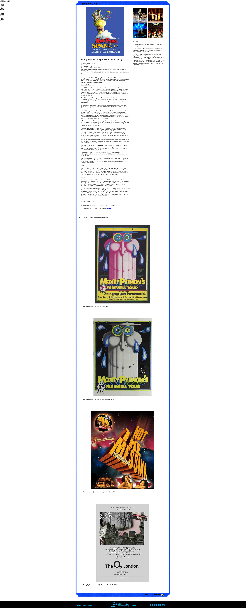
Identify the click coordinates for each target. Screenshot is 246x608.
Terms (79, 605)
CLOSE (2, 0)
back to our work (153, 595)
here (115, 205)
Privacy (84, 605)
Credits (90, 605)
